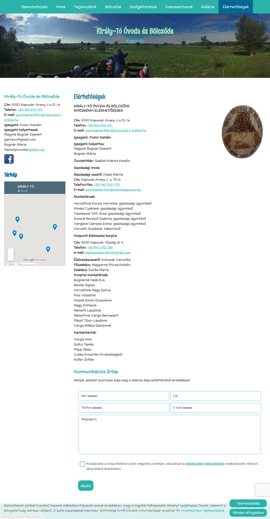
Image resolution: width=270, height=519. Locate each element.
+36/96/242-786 (100, 247)
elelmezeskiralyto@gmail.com (107, 252)
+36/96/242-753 (107, 184)
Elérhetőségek (236, 6)
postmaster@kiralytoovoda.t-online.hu (115, 130)
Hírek (61, 6)
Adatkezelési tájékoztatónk (202, 510)
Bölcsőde (113, 6)
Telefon (91, 408)
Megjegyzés (89, 419)
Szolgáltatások (143, 6)
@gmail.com (36, 149)
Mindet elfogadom (248, 512)
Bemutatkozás (34, 6)
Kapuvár (135, 35)
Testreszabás (248, 503)
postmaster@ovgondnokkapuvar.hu (113, 189)
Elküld (86, 485)
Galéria (207, 6)
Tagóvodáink (85, 6)
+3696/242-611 (99, 125)
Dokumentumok (179, 6)
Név (89, 396)
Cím (175, 396)
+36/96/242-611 (30, 109)
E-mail (182, 408)
